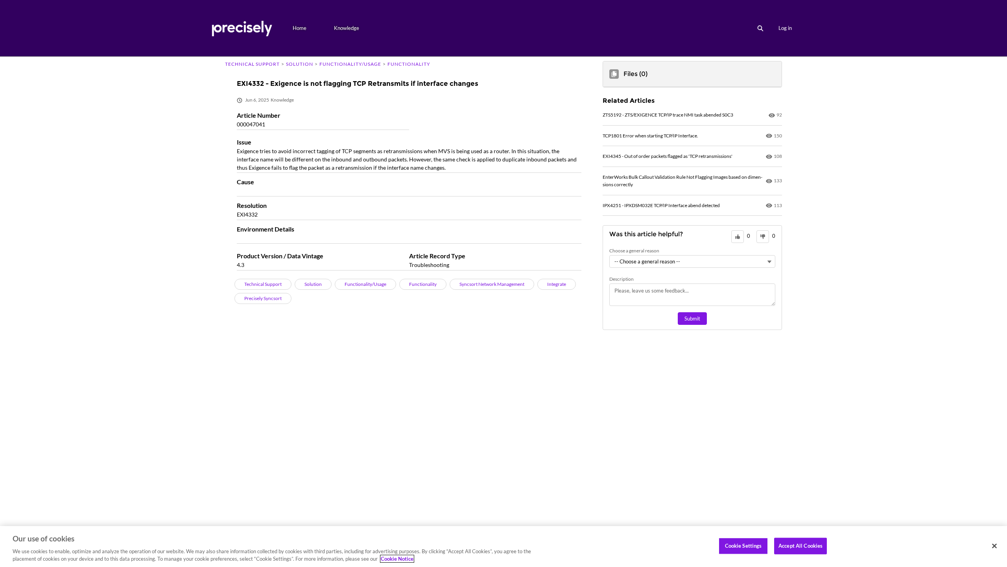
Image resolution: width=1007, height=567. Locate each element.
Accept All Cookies (800, 546)
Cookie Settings (743, 546)
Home (299, 28)
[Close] (994, 546)
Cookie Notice (397, 559)
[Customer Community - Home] (241, 28)
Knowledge (346, 28)
